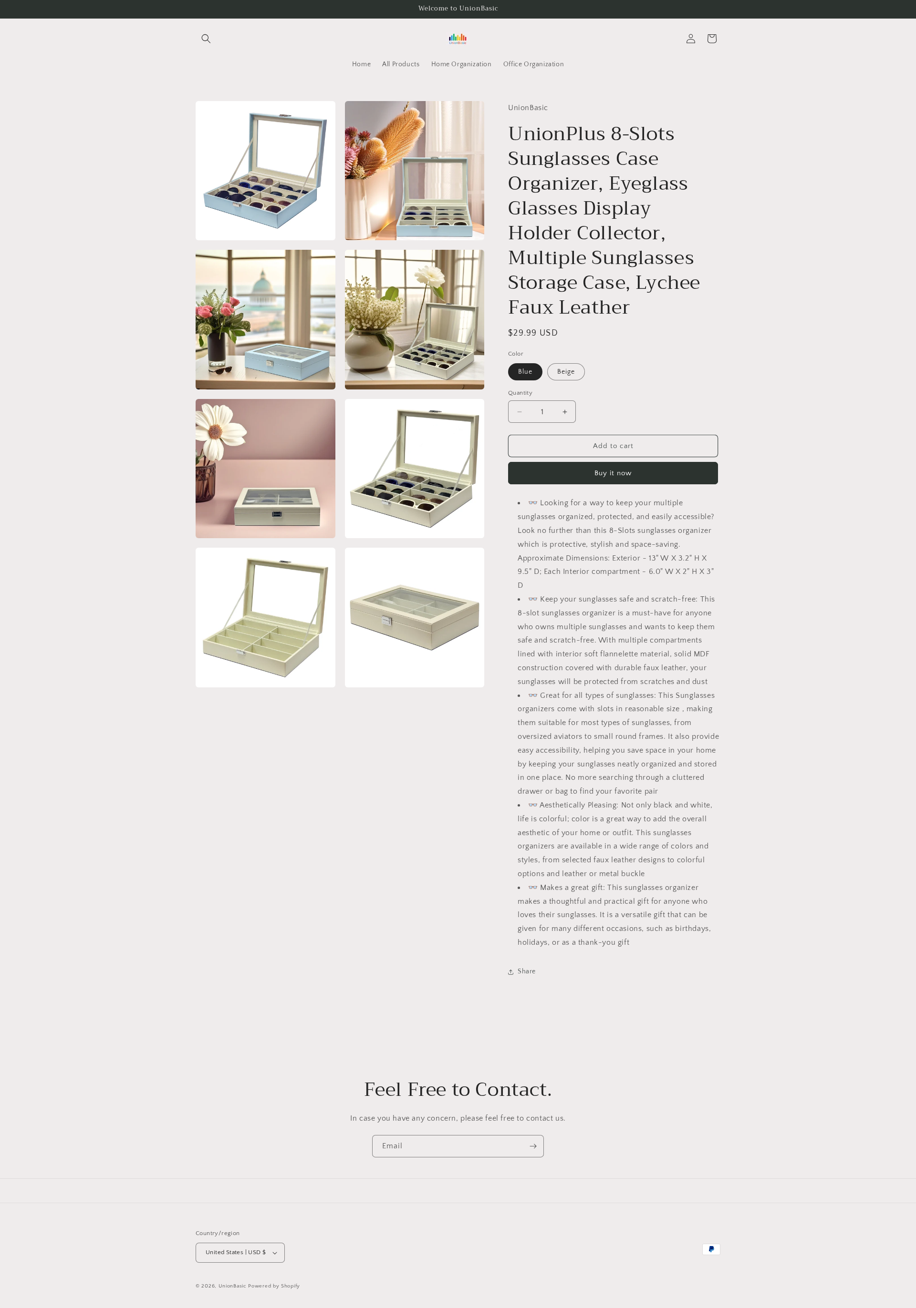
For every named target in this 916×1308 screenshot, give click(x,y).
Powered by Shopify (274, 1286)
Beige (566, 372)
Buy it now (613, 473)
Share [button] (527, 971)
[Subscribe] (532, 1146)
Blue (525, 372)
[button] (206, 38)
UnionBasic (233, 1286)
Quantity (520, 392)
